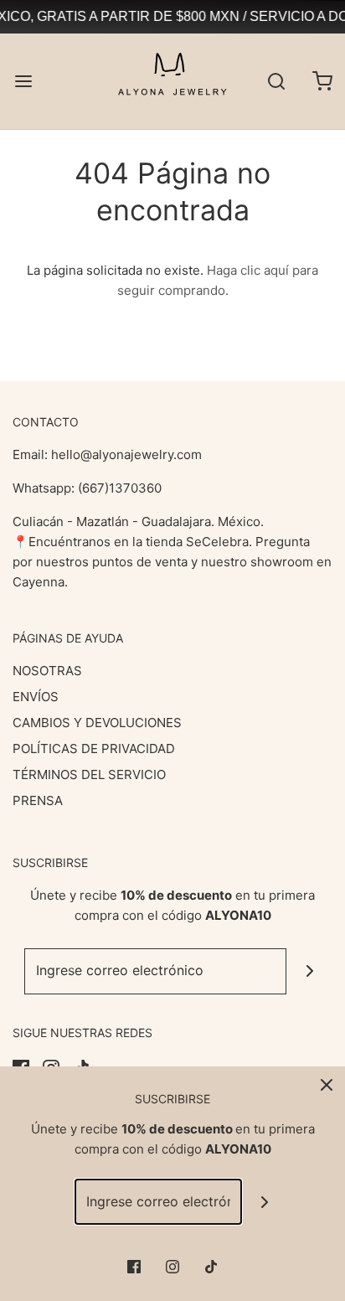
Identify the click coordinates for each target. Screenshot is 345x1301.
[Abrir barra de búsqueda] (276, 81)
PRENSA (38, 800)
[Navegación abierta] (23, 81)
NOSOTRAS (47, 671)
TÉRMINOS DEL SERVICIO (89, 774)
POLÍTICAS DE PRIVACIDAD (94, 748)
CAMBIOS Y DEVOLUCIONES (97, 723)
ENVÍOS (36, 697)
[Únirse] (309, 971)
